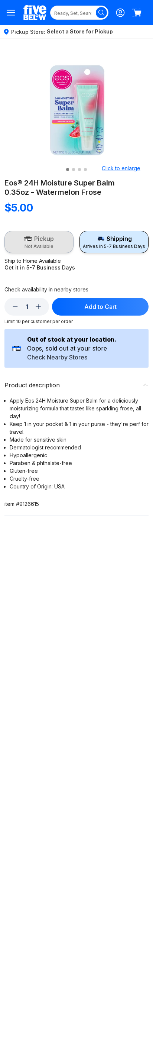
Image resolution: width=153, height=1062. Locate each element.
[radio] (39, 242)
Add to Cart (100, 306)
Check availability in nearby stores (46, 290)
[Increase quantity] (38, 306)
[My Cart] (136, 12)
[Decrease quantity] (15, 306)
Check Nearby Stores (57, 357)
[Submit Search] (101, 12)
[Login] (120, 12)
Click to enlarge (121, 168)
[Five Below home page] (34, 12)
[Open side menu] (10, 12)
